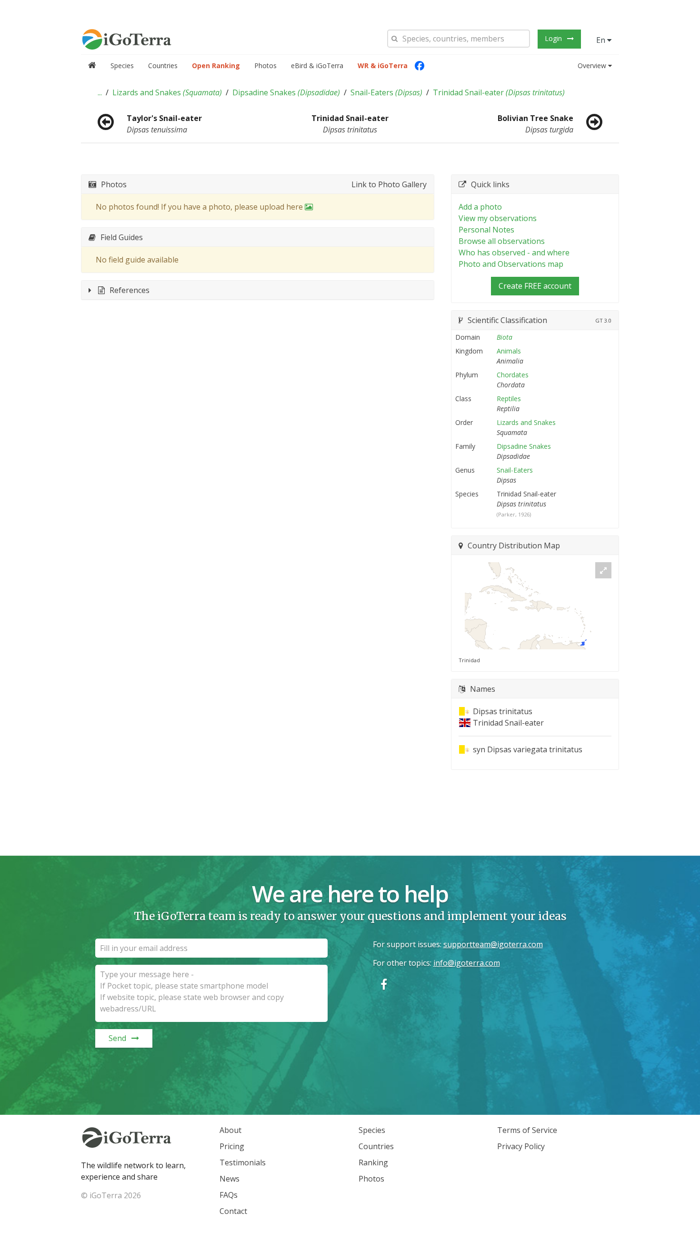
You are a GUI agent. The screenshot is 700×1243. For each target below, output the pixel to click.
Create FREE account (535, 286)
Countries (163, 65)
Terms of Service (527, 1130)
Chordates (513, 374)
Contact (233, 1211)
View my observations (498, 218)
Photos (265, 65)
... (100, 92)
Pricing (232, 1146)
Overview (592, 65)
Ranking (373, 1162)
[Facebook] (419, 66)
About (230, 1130)
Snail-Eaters (386, 92)
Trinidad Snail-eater (499, 92)
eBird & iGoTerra (317, 65)
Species (122, 65)
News (230, 1178)
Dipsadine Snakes (286, 92)
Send (117, 1038)
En (601, 40)
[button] (100, 92)
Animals (509, 350)
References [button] (130, 290)
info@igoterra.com (466, 963)
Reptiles (509, 398)
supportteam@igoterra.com (493, 944)
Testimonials (243, 1162)
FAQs (229, 1195)
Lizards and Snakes (167, 92)
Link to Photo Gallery (389, 184)
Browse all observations (502, 241)
